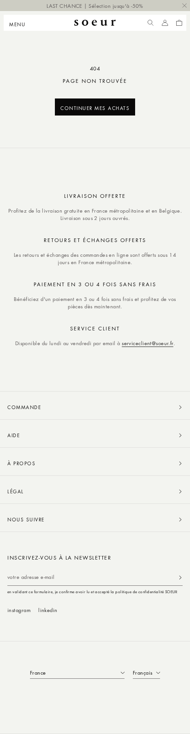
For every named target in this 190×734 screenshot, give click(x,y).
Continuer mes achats (95, 107)
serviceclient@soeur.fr (147, 343)
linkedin (48, 610)
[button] (20, 23)
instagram (18, 610)
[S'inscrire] (180, 577)
